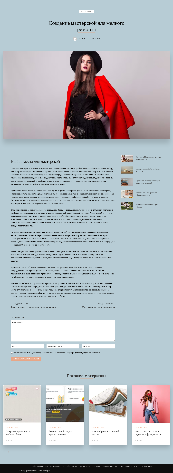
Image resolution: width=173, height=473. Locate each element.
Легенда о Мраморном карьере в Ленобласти (148, 158)
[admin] (75, 39)
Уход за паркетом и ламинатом (98, 307)
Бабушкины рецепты (40, 466)
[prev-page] (4, 452)
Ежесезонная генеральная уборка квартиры (34, 307)
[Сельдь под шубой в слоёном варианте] (127, 170)
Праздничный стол (110, 466)
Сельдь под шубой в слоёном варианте (148, 169)
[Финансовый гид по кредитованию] (65, 404)
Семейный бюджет (147, 466)
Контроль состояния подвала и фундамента (148, 432)
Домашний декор (57, 466)
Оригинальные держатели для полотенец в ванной (148, 181)
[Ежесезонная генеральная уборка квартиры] (127, 194)
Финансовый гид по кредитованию (60, 432)
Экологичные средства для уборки (147, 205)
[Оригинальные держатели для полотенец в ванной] (127, 182)
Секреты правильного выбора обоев (18, 432)
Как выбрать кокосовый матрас (106, 432)
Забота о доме (86, 11)
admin (83, 39)
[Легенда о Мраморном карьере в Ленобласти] (127, 158)
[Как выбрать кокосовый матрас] (108, 404)
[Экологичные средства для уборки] (127, 206)
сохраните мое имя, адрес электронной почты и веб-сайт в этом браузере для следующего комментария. (57, 352)
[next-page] (8, 452)
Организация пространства (90, 466)
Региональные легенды (128, 466)
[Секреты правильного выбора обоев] (22, 404)
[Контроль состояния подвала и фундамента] (151, 404)
